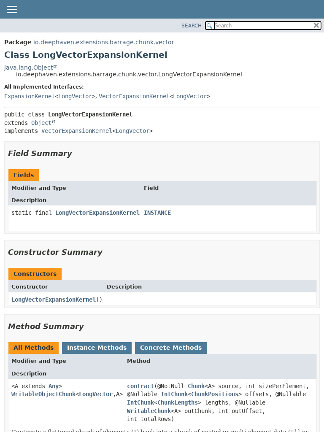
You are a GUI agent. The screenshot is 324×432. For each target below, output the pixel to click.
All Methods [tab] (34, 347)
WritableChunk (149, 411)
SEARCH (191, 26)
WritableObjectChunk (43, 394)
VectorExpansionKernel (134, 96)
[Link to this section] (78, 153)
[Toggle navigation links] (11, 10)
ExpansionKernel (29, 96)
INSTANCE (157, 212)
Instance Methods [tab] (97, 347)
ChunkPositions (214, 394)
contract (140, 386)
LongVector (75, 96)
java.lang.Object (28, 67)
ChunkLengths (177, 402)
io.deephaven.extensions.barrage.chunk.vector (103, 42)
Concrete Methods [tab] (171, 347)
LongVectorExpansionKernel (97, 212)
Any (54, 386)
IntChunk (174, 394)
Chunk (196, 386)
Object (41, 122)
